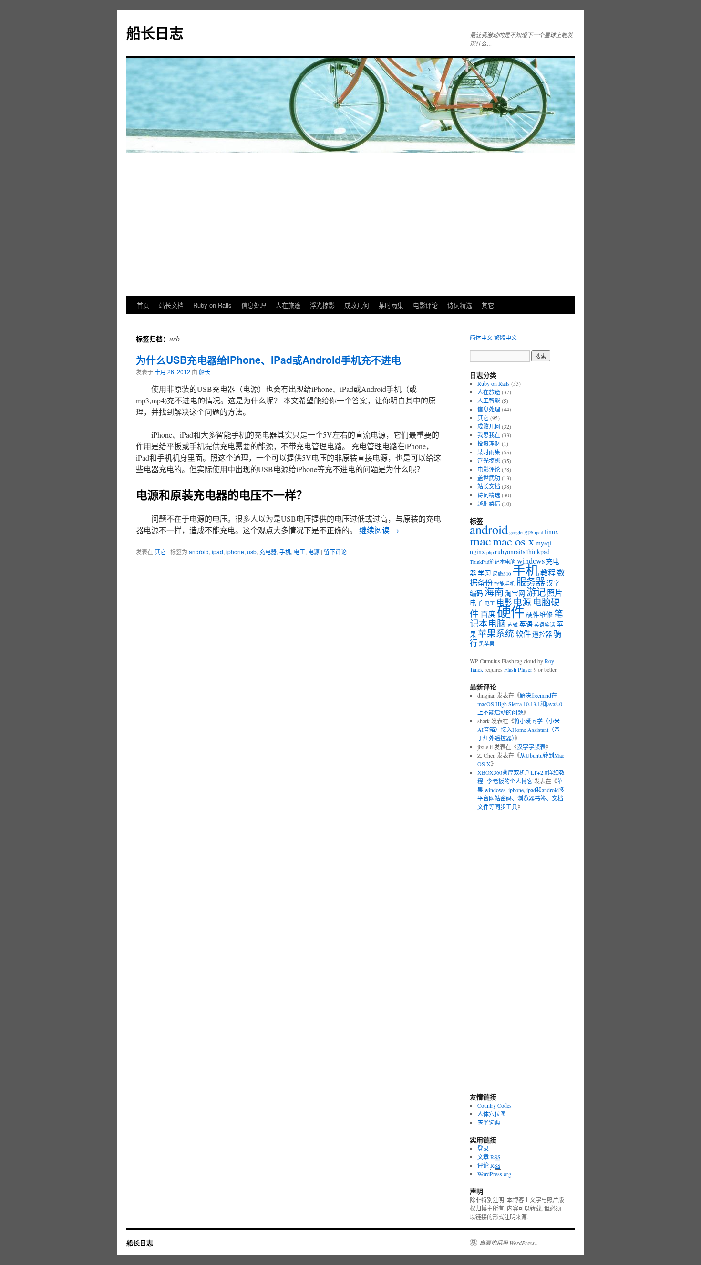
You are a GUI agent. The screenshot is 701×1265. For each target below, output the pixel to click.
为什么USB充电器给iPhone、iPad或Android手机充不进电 (268, 359)
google (516, 532)
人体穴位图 (491, 1114)
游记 (536, 592)
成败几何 (356, 304)
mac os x (513, 541)
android (199, 551)
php (490, 552)
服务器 (530, 582)
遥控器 (542, 633)
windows (531, 560)
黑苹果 (487, 643)
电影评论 (425, 304)
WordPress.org (494, 1174)
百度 (487, 614)
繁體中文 (505, 337)
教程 (548, 572)
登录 (483, 1148)
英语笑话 (544, 624)
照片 (554, 592)
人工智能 (488, 400)
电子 (476, 602)
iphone (235, 551)
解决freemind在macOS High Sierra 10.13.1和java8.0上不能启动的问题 (519, 703)
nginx (477, 551)
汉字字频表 (531, 747)
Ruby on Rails (212, 304)
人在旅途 (288, 304)
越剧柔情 (488, 503)
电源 (314, 551)
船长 (204, 372)
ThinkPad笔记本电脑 (492, 561)
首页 (143, 304)
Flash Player (518, 669)
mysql (544, 542)
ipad (217, 551)
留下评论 (335, 551)
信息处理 (253, 304)
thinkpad (538, 551)
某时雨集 (391, 304)
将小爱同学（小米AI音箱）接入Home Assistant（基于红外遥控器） (518, 729)
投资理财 (488, 443)
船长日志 (155, 32)
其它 (488, 304)
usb (252, 551)
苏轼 (512, 624)
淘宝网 (515, 592)
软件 (523, 633)
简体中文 (481, 337)
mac (480, 540)
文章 (489, 1157)
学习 (484, 572)
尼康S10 (502, 573)
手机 (285, 551)
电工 (299, 551)
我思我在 (488, 435)
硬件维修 (539, 614)
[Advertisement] (350, 224)
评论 (489, 1165)
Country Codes (494, 1105)
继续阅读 (379, 530)
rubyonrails (510, 551)
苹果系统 (496, 633)
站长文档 (171, 304)
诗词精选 (459, 304)
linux (551, 531)
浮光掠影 (322, 304)
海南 (494, 592)
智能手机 (504, 583)
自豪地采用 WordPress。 (509, 1242)
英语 (526, 623)
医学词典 (488, 1122)
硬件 (511, 611)
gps (528, 531)
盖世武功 (488, 478)
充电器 (268, 551)
